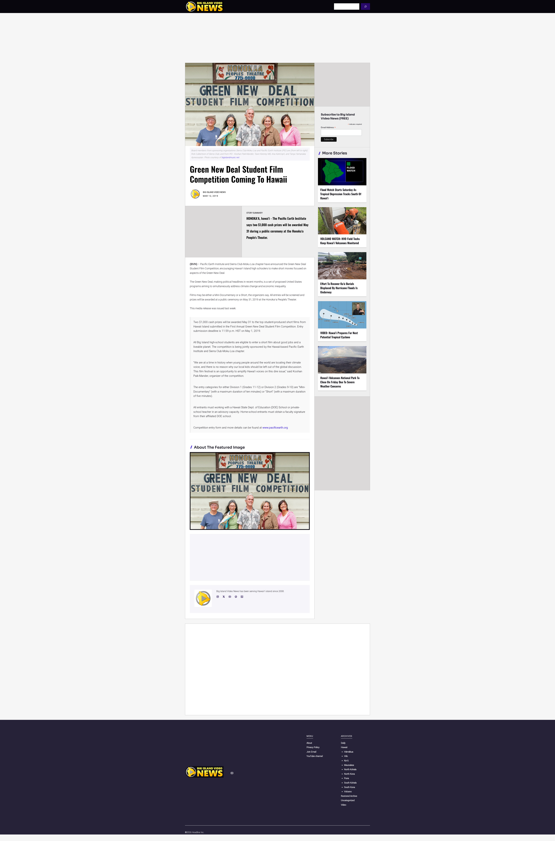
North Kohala (350, 769)
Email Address (328, 127)
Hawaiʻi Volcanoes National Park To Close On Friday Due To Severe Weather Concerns (339, 382)
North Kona (349, 774)
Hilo (346, 756)
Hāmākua (348, 751)
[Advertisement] (277, 38)
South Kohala (350, 782)
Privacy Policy (313, 747)
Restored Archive (349, 796)
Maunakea (349, 765)
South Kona (349, 787)
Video (343, 805)
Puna (346, 778)
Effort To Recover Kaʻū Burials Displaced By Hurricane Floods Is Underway (339, 287)
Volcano (348, 791)
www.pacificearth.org (275, 427)
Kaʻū (346, 760)
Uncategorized (348, 800)
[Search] (365, 6)
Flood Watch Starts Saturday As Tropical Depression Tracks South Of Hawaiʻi (340, 194)
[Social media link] (217, 596)
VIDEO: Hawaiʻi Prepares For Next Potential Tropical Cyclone (339, 335)
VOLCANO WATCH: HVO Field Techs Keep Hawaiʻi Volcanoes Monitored (340, 241)
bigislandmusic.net (230, 157)
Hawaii (344, 747)
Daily (343, 743)
